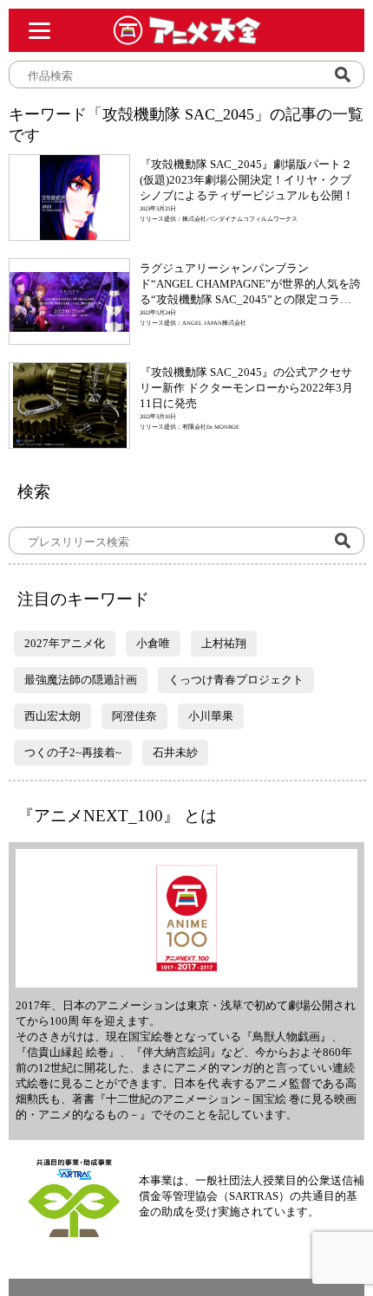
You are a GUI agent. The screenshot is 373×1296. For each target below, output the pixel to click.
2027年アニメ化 (64, 643)
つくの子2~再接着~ (72, 752)
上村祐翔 (223, 643)
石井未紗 (175, 752)
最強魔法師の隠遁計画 (80, 679)
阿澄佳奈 (134, 716)
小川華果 (210, 716)
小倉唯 (153, 643)
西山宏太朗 (52, 716)
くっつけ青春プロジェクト (236, 679)
